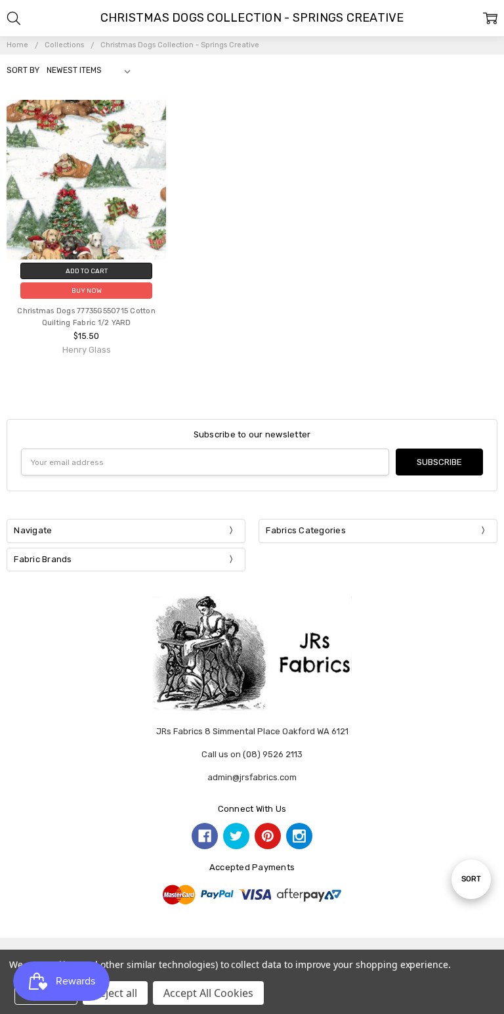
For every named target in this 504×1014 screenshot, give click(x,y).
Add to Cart (87, 271)
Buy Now (87, 290)
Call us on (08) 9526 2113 (252, 754)
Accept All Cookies (208, 993)
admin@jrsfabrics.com (252, 777)
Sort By (23, 70)
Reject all (115, 993)
